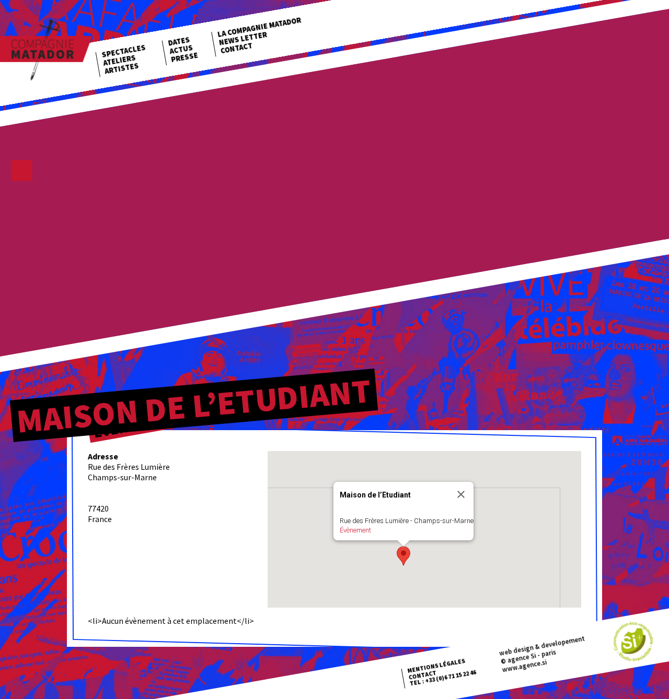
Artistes (122, 68)
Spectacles (123, 51)
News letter (243, 39)
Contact (236, 48)
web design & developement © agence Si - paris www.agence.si (542, 653)
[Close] (461, 494)
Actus (181, 49)
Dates (178, 41)
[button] (403, 556)
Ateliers (119, 60)
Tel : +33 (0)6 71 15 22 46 (443, 678)
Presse (184, 57)
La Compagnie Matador (259, 27)
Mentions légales (436, 665)
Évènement (355, 530)
